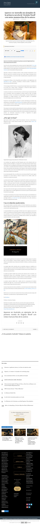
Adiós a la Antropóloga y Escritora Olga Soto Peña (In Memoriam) (19, 405)
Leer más (29, 522)
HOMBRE (34, 329)
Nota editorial (28, 490)
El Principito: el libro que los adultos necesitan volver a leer (7, 439)
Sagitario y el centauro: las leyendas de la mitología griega (16, 371)
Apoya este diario (20, 419)
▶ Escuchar (7, 50)
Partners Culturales (20, 474)
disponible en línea (7, 81)
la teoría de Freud (16, 197)
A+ (30, 50)
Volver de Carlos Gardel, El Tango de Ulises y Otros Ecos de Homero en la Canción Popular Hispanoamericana (20, 384)
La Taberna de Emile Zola (9, 393)
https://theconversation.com (9, 309)
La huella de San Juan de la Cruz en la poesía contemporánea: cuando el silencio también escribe (32, 441)
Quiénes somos (19, 461)
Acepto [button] (22, 522)
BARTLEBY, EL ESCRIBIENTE (9, 329)
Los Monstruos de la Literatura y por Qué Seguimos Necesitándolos (18, 401)
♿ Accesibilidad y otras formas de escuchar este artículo (14, 56)
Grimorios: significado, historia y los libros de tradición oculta (17, 367)
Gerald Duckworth (18, 102)
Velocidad (18, 51)
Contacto (19, 455)
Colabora (19, 467)
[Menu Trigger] (36, 2)
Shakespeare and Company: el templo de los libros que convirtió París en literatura (19, 440)
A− (32, 50)
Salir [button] (26, 522)
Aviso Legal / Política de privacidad (28, 499)
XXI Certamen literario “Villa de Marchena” (13, 388)
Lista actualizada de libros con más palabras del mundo (16, 375)
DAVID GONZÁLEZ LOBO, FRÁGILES (13, 379)
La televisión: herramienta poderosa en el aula (14, 397)
